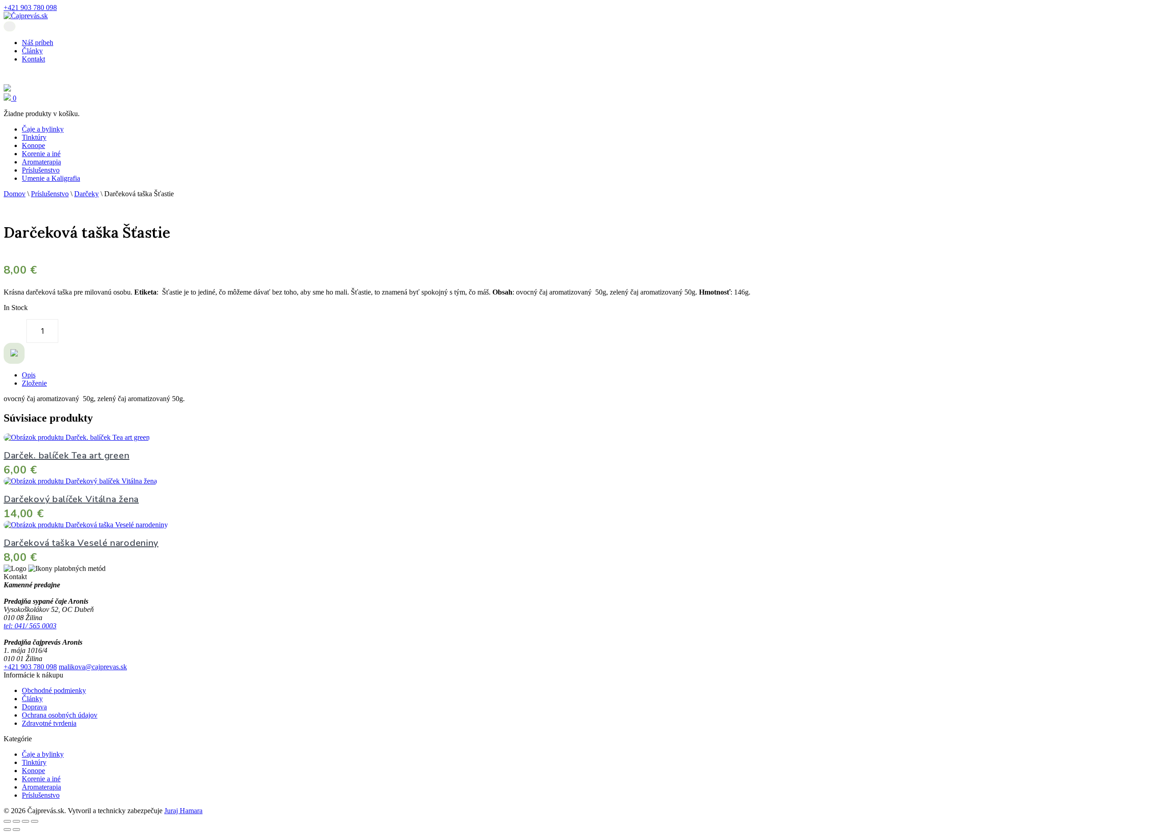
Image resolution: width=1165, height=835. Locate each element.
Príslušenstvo (41, 170)
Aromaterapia (41, 162)
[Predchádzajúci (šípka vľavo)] (7, 829)
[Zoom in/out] (7, 821)
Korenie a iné (41, 154)
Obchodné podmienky (54, 690)
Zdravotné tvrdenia (49, 723)
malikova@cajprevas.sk (93, 667)
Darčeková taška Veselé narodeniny (81, 543)
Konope (33, 145)
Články (32, 51)
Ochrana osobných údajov (59, 715)
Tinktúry (34, 137)
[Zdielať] (25, 821)
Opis (28, 375)
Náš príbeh (37, 42)
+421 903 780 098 (30, 7)
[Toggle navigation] (9, 26)
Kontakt (33, 59)
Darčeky (86, 194)
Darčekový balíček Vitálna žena (71, 499)
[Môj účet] (7, 89)
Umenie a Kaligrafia (51, 178)
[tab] (591, 375)
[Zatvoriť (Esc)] (34, 821)
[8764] (14, 353)
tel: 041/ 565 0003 (30, 626)
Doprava (34, 707)
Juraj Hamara (183, 811)
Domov (14, 194)
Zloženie (34, 383)
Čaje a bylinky (43, 129)
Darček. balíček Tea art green (66, 455)
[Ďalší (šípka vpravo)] (16, 829)
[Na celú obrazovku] (16, 821)
